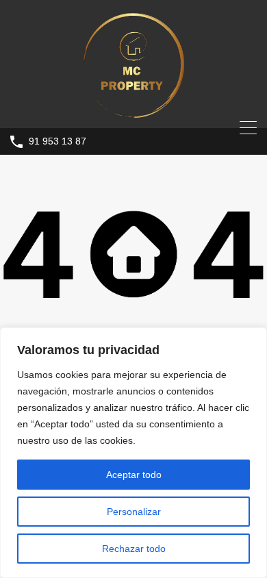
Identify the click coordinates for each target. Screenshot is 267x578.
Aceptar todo (134, 474)
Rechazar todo (134, 548)
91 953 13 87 (57, 141)
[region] (133, 452)
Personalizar (134, 511)
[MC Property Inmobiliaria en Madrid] (133, 111)
